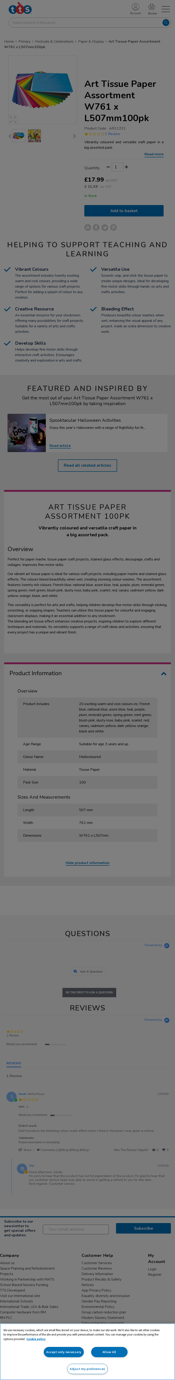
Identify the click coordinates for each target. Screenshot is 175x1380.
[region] (87, 1351)
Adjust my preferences (87, 1369)
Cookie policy (36, 1339)
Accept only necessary (63, 1352)
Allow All (109, 1352)
